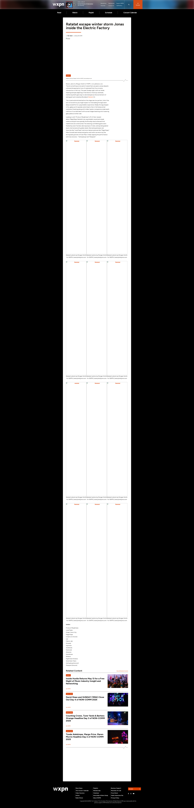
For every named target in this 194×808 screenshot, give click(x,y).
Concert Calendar (130, 12)
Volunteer (103, 5)
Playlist (91, 12)
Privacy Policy (115, 798)
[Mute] (74, 5)
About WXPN (97, 798)
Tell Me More (119, 5)
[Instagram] (130, 794)
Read (59, 12)
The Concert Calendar (82, 790)
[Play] (69, 4)
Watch (74, 12)
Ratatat (90, 97)
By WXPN (68, 688)
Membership (111, 3)
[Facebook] (128, 794)
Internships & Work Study (100, 795)
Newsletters (103, 3)
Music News (79, 788)
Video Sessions (80, 793)
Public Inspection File (117, 795)
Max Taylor (70, 35)
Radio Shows (79, 798)
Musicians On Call (116, 790)
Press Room (114, 793)
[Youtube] (133, 794)
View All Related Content (122, 671)
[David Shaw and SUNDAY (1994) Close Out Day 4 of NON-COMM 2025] (118, 700)
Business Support (116, 788)
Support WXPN (120, 3)
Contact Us (111, 5)
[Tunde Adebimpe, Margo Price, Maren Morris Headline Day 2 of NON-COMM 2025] (118, 737)
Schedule (108, 12)
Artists (78, 795)
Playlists (95, 788)
